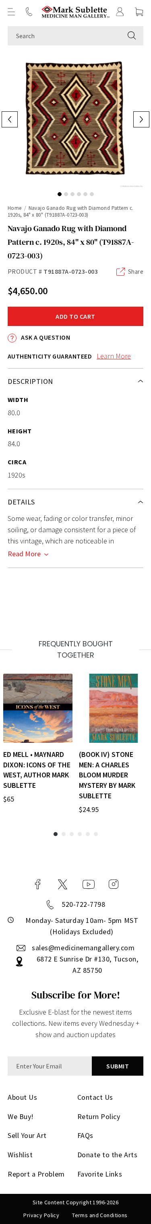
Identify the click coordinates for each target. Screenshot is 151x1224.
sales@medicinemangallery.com (83, 947)
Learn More (114, 356)
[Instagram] (113, 884)
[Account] (120, 11)
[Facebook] (38, 884)
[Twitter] (62, 884)
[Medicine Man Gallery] (75, 12)
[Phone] (29, 11)
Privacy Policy (41, 1215)
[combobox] (64, 35)
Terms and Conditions (99, 1215)
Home (15, 208)
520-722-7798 (83, 904)
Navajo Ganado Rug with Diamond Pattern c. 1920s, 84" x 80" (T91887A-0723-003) (71, 211)
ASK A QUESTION (45, 337)
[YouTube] (89, 884)
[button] (11, 11)
